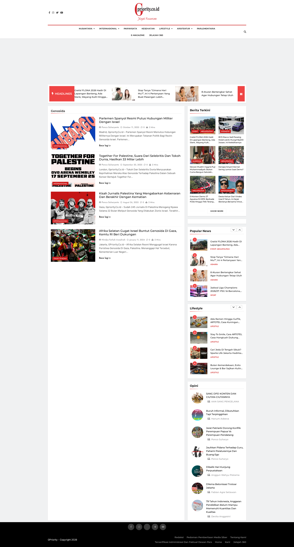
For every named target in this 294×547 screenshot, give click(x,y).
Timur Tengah (60, 258)
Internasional (108, 28)
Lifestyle (164, 28)
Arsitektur (183, 28)
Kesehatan (148, 28)
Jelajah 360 (156, 35)
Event (195, 131)
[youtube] (61, 13)
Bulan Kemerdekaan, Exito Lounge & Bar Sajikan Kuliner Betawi (226, 368)
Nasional (196, 161)
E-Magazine (138, 35)
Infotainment (227, 190)
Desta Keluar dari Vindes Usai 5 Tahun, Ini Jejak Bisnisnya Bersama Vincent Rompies (231, 200)
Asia (212, 295)
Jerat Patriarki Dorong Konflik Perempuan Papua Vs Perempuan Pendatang (223, 432)
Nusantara (85, 28)
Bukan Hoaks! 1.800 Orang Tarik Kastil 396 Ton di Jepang (225, 291)
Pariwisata (130, 28)
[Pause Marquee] (241, 93)
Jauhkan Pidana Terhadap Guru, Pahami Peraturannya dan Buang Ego (224, 451)
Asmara (214, 249)
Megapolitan (207, 131)
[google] (155, 527)
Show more (216, 211)
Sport (213, 279)
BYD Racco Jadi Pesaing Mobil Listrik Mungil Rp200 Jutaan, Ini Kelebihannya (231, 140)
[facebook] (49, 13)
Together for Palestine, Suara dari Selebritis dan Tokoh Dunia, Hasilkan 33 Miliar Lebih (140, 157)
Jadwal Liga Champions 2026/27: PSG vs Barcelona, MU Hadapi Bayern (225, 275)
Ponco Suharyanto (110, 127)
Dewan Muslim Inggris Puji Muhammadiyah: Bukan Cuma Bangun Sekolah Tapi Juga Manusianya (202, 171)
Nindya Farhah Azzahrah (113, 239)
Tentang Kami (238, 537)
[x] (147, 527)
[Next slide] (239, 230)
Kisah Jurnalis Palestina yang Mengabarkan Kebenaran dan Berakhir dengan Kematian (139, 195)
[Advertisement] (147, 61)
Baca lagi (104, 145)
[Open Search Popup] (245, 32)
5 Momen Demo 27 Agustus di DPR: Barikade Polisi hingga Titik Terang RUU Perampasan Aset (202, 200)
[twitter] (57, 13)
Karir (227, 542)
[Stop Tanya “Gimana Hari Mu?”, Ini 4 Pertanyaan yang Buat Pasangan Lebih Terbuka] (101, 93)
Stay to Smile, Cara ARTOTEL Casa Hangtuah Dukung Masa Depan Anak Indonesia (226, 337)
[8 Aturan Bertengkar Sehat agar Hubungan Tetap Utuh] (165, 93)
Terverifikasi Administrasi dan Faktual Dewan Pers (183, 542)
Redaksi (179, 537)
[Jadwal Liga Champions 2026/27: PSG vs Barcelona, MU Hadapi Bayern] (228, 93)
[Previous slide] (233, 230)
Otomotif (225, 131)
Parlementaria (206, 28)
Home (218, 542)
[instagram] (53, 13)
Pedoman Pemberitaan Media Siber (207, 537)
